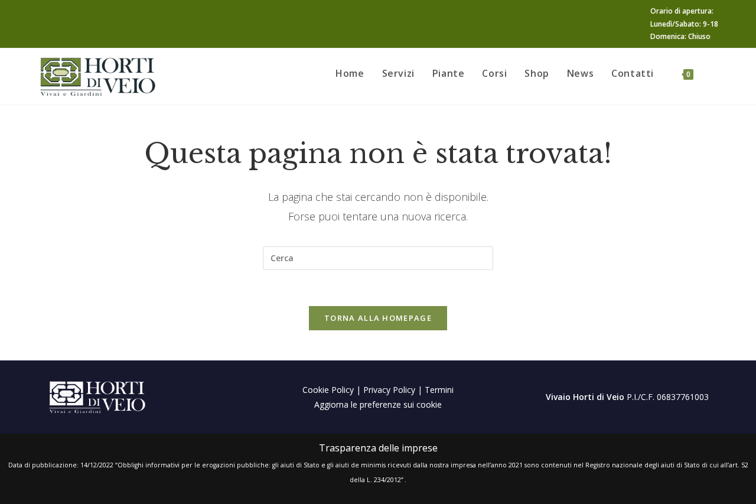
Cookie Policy (328, 389)
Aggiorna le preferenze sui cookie (378, 404)
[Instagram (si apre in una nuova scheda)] (54, 24)
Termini (439, 389)
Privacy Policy (389, 389)
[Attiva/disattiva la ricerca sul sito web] (714, 73)
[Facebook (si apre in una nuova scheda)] (43, 24)
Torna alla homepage (378, 318)
